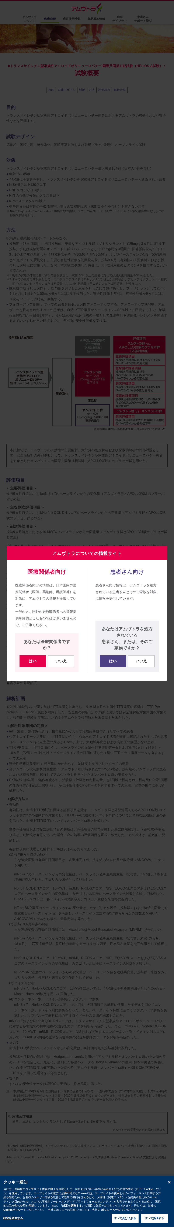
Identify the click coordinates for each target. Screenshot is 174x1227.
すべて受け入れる (125, 1218)
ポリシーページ (111, 1209)
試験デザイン (67, 90)
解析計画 (120, 90)
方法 (92, 90)
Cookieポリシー (13, 1209)
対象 (82, 90)
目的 (51, 90)
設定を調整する (13, 1218)
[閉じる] (169, 1182)
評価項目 (104, 90)
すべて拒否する (154, 1218)
